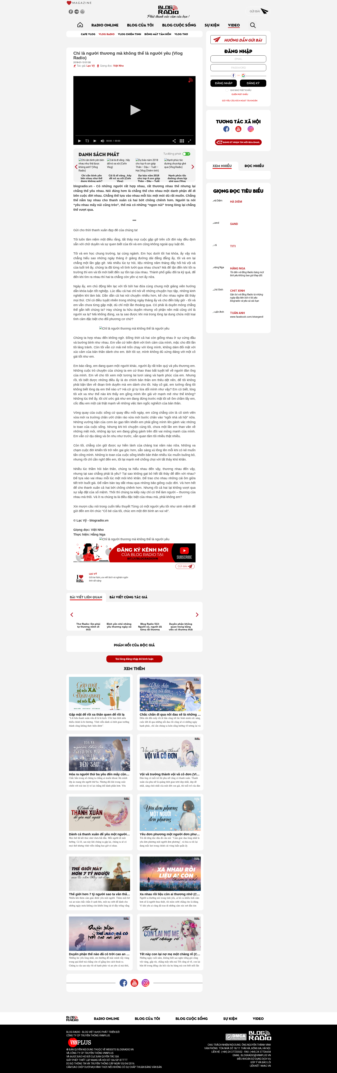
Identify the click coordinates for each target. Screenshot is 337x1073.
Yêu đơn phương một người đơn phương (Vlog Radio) (170, 834)
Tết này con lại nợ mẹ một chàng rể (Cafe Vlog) (170, 954)
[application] (134, 110)
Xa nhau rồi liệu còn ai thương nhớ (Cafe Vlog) (170, 894)
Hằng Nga (237, 268)
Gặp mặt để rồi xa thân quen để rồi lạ (96, 714)
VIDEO (234, 24)
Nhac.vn (265, 1065)
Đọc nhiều (254, 165)
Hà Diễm (236, 201)
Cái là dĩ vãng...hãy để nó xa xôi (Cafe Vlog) (120, 178)
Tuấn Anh (237, 313)
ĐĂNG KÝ (253, 83)
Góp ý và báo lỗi (260, 1062)
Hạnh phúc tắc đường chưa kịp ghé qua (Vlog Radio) (177, 178)
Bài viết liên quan (86, 597)
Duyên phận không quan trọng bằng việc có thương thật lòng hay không (181, 626)
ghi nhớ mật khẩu (240, 90)
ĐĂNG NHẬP (223, 83)
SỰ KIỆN (212, 24)
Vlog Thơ (181, 34)
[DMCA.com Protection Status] (236, 1036)
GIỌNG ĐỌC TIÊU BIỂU (238, 191)
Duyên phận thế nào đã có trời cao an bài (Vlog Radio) (99, 954)
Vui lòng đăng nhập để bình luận (134, 659)
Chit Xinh (237, 290)
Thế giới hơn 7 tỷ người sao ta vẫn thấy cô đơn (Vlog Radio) (99, 894)
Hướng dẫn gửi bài (242, 39)
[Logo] (184, 82)
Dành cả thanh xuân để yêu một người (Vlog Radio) (99, 834)
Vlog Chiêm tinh (129, 34)
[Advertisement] (134, 1000)
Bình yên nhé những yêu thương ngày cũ (119, 625)
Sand (234, 224)
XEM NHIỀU (222, 165)
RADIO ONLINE (104, 24)
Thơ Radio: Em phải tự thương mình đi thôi (88, 626)
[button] (134, 110)
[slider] (134, 135)
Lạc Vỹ (91, 65)
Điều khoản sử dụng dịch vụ (254, 1058)
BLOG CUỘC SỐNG (179, 24)
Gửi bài (255, 11)
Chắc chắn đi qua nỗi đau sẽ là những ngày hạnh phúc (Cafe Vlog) (170, 714)
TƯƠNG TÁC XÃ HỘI (238, 121)
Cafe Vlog (88, 34)
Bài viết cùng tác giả (128, 597)
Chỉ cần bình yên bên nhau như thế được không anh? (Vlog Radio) (92, 178)
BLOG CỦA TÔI (140, 24)
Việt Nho (118, 65)
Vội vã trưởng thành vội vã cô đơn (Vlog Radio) (170, 774)
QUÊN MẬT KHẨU (240, 94)
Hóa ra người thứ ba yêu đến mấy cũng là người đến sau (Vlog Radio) (99, 774)
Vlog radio (107, 34)
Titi (233, 246)
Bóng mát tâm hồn (157, 34)
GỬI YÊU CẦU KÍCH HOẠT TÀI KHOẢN (239, 100)
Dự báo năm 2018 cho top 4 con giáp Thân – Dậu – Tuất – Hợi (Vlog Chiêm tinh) (148, 178)
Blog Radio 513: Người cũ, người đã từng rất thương (150, 626)
